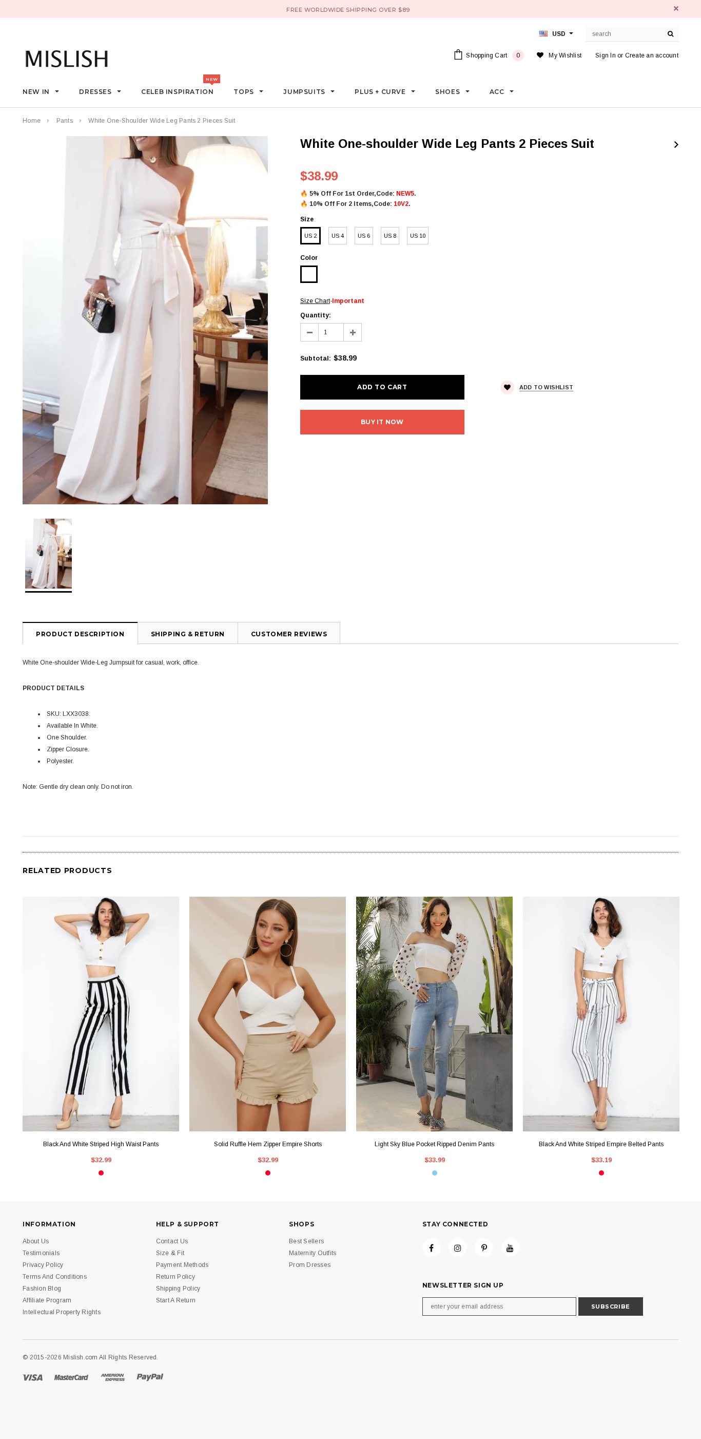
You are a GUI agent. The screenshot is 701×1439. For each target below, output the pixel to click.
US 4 (338, 236)
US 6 (364, 236)
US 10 (417, 236)
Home (32, 120)
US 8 (390, 236)
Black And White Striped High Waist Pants (101, 1144)
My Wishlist (565, 55)
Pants (64, 120)
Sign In (605, 55)
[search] (670, 34)
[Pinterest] (484, 1247)
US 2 (310, 236)
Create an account (651, 55)
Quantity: (315, 315)
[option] (151, 320)
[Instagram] (458, 1247)
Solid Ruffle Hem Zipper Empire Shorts (268, 1144)
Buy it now (382, 422)
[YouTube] (510, 1247)
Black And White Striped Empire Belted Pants (601, 1144)
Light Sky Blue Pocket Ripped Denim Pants (434, 1144)
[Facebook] (431, 1247)
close (676, 8)
